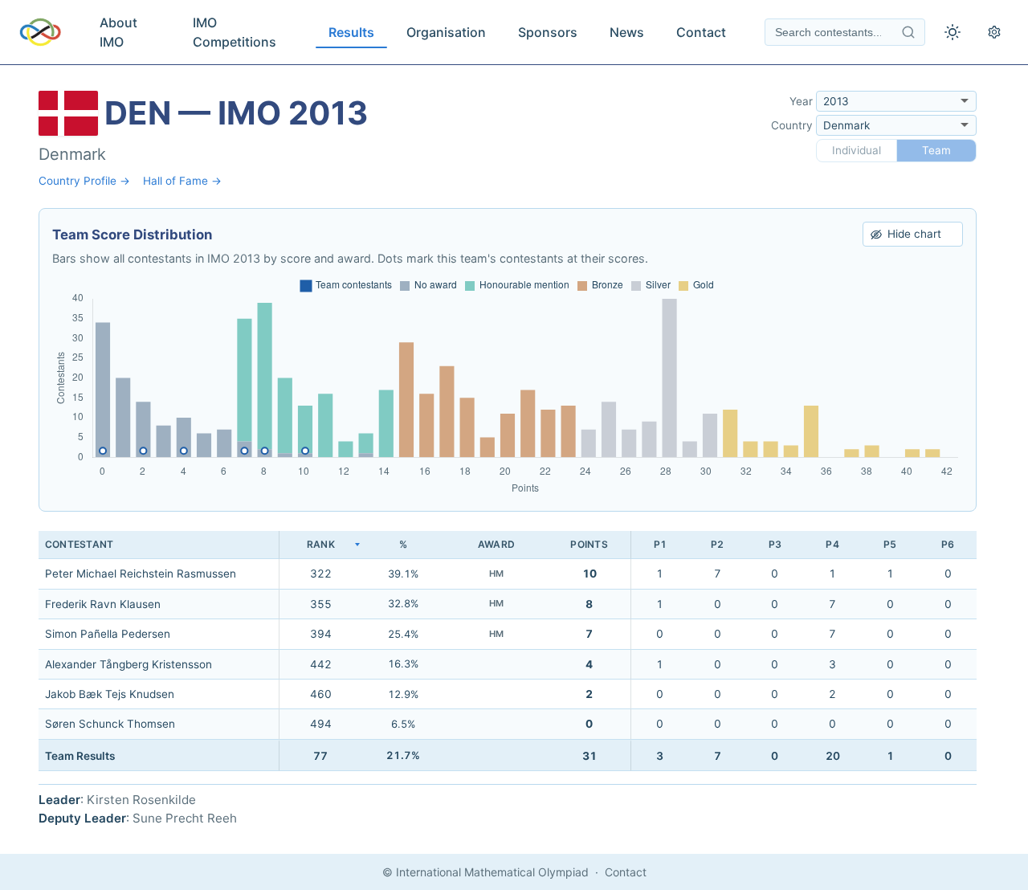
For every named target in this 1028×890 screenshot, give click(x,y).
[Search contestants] (908, 32)
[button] (320, 545)
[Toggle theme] (952, 32)
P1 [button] (660, 544)
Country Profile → (84, 180)
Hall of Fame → (182, 180)
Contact (701, 32)
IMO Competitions (234, 32)
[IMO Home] (40, 32)
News (627, 32)
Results (351, 32)
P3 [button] (775, 544)
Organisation (446, 32)
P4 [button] (832, 544)
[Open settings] (994, 32)
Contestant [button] (79, 544)
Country (792, 125)
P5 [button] (889, 544)
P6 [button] (947, 544)
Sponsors (547, 32)
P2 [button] (717, 544)
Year (801, 101)
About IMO (118, 32)
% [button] (403, 544)
